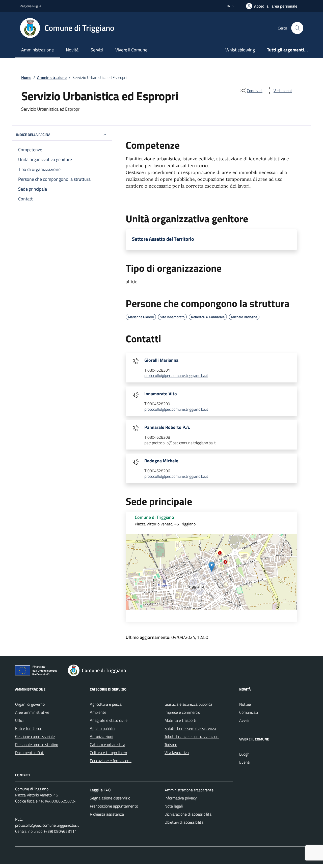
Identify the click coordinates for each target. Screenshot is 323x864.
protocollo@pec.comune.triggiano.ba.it (176, 375)
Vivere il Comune (131, 49)
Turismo (171, 744)
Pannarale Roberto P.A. (167, 427)
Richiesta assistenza (107, 814)
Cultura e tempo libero (108, 753)
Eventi (244, 762)
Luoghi (244, 754)
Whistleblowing (240, 49)
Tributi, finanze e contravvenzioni (192, 736)
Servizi (97, 49)
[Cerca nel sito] (297, 28)
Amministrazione (37, 49)
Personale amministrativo (36, 744)
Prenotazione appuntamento (114, 806)
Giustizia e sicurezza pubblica (188, 704)
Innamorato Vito (160, 394)
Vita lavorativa (177, 753)
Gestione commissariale (35, 736)
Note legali (174, 806)
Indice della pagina (33, 134)
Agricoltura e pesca (106, 704)
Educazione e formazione (110, 761)
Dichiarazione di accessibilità (188, 814)
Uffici (19, 720)
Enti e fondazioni (29, 728)
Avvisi (244, 720)
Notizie (245, 704)
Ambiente (98, 712)
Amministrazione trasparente (189, 790)
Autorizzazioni (101, 736)
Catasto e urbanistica (107, 744)
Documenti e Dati (29, 753)
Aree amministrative (32, 712)
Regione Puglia (30, 6)
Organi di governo (30, 704)
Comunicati (248, 712)
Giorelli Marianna (161, 360)
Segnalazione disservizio (110, 798)
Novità (72, 49)
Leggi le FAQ (100, 790)
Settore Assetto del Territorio (163, 239)
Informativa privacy (181, 798)
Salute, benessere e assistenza (190, 728)
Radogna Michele (161, 461)
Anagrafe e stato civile (108, 720)
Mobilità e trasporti (180, 720)
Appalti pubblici (102, 728)
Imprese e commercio (182, 712)
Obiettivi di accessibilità (184, 822)
